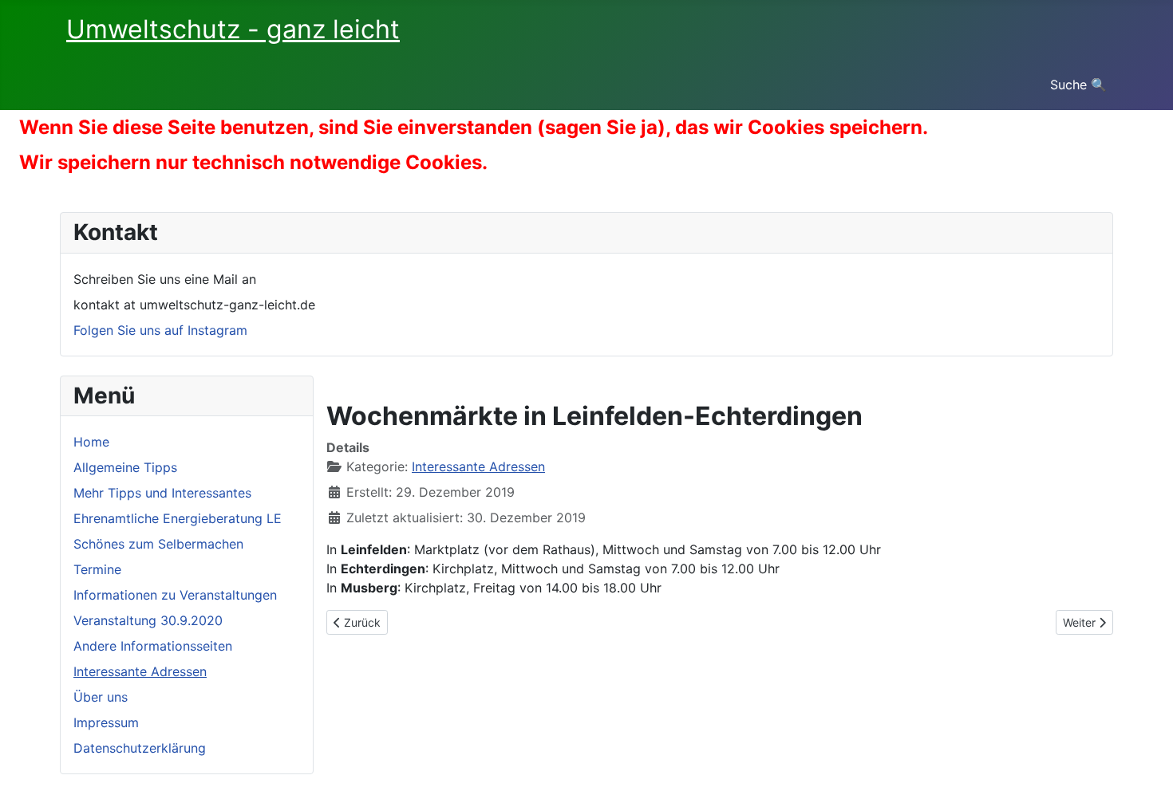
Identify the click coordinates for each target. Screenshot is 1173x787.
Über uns (100, 697)
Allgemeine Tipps (125, 467)
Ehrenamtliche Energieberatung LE (177, 518)
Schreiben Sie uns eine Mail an (164, 279)
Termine (97, 569)
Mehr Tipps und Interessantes (162, 493)
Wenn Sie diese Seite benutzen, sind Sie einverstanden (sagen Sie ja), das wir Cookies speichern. (473, 127)
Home (91, 442)
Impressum (106, 722)
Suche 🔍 (1078, 84)
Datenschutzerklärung (139, 748)
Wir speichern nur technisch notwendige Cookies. (253, 162)
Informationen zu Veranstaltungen (175, 595)
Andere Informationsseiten (152, 646)
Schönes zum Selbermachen (158, 544)
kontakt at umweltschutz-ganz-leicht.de (194, 305)
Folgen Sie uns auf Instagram (160, 330)
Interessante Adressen (140, 671)
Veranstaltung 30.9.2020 (148, 620)
